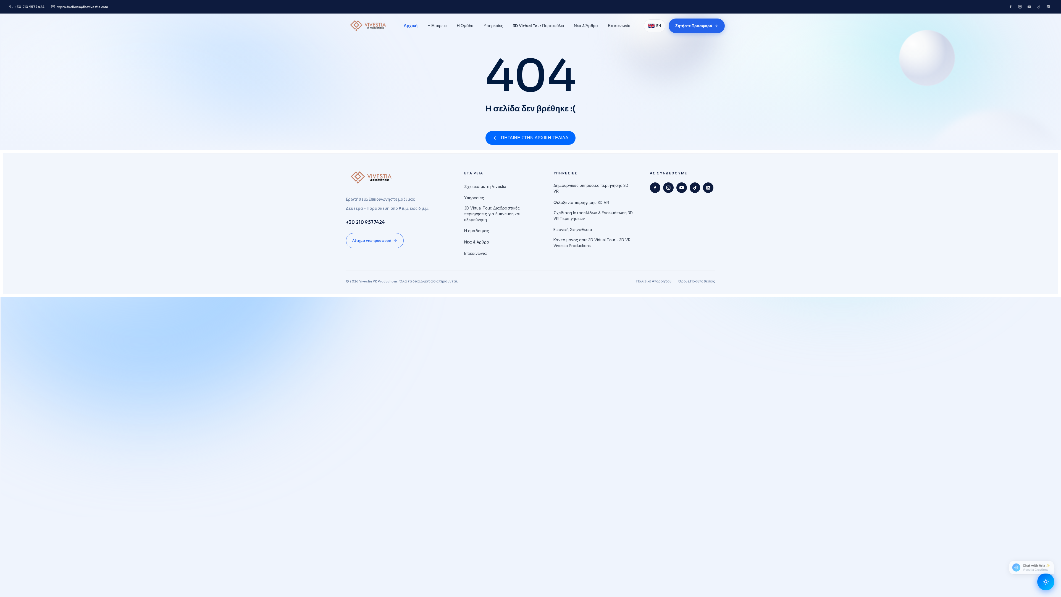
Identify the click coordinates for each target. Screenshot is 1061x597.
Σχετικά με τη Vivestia (485, 186)
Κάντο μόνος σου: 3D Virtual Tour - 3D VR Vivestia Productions (592, 242)
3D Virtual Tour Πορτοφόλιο (538, 25)
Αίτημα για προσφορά (371, 240)
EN (658, 25)
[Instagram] (1020, 6)
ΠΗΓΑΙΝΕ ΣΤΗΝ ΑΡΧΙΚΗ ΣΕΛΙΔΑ (534, 138)
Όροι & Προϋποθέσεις (696, 281)
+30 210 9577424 (365, 222)
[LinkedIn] (1048, 6)
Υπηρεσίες (493, 25)
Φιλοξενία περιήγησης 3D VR (581, 202)
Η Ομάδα (465, 25)
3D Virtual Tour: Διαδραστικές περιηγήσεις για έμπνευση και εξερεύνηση (492, 214)
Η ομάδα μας (476, 230)
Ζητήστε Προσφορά (693, 25)
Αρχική (410, 25)
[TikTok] (1038, 6)
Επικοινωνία (619, 25)
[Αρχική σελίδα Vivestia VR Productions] (368, 26)
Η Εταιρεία (437, 25)
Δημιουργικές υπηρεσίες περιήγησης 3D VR (590, 188)
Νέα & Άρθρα (586, 25)
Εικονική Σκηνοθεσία (572, 229)
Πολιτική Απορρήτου (653, 281)
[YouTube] (1029, 6)
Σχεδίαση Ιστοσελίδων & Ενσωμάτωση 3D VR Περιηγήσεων (593, 215)
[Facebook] (1010, 6)
